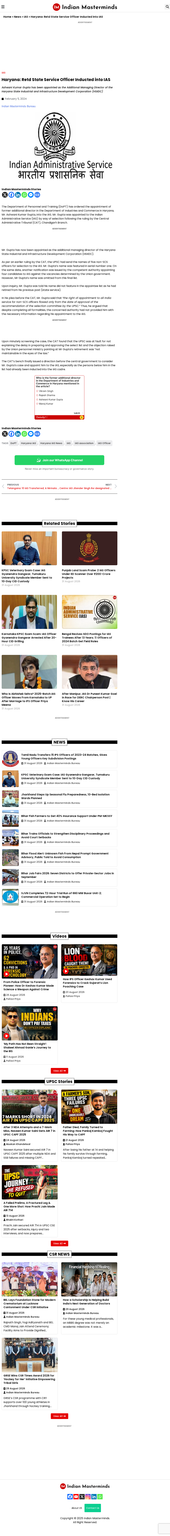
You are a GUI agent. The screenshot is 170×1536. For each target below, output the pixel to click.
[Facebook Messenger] (31, 195)
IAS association (84, 443)
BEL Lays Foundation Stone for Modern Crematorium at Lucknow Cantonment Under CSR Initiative (29, 1303)
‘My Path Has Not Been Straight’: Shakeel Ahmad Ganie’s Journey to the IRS (27, 1047)
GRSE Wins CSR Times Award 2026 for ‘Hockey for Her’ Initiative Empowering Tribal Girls (29, 1379)
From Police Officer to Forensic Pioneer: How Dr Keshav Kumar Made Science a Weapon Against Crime (28, 985)
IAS (26, 17)
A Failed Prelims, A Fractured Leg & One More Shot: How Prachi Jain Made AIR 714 (29, 1206)
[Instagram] (88, 1496)
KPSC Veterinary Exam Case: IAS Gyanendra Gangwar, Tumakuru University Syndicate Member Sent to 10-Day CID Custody (27, 575)
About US (77, 1508)
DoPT (13, 443)
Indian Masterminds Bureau (19, 106)
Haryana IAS (28, 443)
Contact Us (92, 1508)
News (17, 17)
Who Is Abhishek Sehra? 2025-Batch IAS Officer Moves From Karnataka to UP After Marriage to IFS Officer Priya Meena (28, 699)
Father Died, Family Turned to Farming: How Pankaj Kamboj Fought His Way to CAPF (88, 1130)
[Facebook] (11, 195)
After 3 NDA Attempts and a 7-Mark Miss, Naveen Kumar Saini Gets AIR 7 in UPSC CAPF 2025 (29, 1130)
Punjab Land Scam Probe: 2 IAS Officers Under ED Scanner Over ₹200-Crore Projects (88, 574)
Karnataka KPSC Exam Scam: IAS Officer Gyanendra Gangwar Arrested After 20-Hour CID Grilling (29, 637)
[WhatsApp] (100, 1496)
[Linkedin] (18, 195)
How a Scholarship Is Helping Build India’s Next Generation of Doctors (86, 1301)
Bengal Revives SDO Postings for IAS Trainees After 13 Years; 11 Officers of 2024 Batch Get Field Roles (87, 637)
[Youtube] (76, 1496)
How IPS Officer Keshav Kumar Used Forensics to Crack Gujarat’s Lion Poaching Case (87, 982)
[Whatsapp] (24, 195)
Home (7, 17)
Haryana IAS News (51, 443)
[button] (3, 7)
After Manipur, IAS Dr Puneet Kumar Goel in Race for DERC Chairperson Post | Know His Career (89, 697)
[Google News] (37, 195)
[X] (5, 195)
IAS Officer (104, 443)
